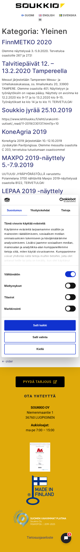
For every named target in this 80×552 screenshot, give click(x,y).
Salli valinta (40, 337)
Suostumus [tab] (14, 210)
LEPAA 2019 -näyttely (32, 191)
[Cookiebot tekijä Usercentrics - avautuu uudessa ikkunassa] (59, 200)
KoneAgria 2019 (24, 131)
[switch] (70, 286)
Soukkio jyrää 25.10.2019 (37, 110)
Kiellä (40, 349)
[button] (40, 19)
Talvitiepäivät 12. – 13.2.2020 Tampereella (34, 67)
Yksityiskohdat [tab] (40, 210)
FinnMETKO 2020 (27, 42)
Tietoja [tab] (65, 210)
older (7, 361)
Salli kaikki (40, 325)
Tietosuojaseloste (40, 537)
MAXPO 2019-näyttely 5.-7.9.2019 (33, 161)
